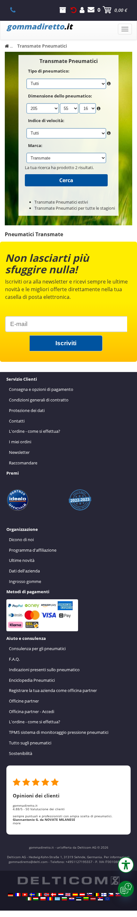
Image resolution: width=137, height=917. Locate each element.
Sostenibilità (20, 753)
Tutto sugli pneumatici (30, 743)
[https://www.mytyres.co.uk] (67, 894)
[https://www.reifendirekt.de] (10, 894)
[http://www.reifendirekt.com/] (107, 898)
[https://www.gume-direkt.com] (89, 894)
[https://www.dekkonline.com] (46, 894)
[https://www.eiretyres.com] (28, 898)
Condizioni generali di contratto (38, 400)
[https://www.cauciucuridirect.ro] (50, 898)
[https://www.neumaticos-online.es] (75, 894)
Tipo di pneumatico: (48, 71)
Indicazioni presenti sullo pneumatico (44, 669)
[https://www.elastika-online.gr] (57, 898)
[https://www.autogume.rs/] (100, 898)
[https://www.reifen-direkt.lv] (93, 898)
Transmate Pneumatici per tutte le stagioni (74, 208)
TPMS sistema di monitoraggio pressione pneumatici (58, 732)
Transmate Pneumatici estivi (61, 202)
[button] (126, 865)
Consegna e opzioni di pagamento (41, 389)
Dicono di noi (21, 539)
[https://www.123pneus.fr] (17, 894)
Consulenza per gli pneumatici (37, 648)
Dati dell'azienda (24, 571)
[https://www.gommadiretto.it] (39, 894)
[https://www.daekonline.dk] (53, 894)
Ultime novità (21, 560)
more (17, 823)
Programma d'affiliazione (32, 550)
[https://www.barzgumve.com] (64, 898)
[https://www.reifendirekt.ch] (24, 894)
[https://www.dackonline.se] (32, 894)
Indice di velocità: (46, 120)
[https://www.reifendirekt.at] (82, 894)
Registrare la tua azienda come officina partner (53, 690)
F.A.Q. (14, 659)
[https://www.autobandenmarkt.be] (96, 894)
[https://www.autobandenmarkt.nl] (60, 894)
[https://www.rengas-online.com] (103, 894)
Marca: (35, 145)
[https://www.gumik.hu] (35, 898)
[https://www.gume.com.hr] (71, 898)
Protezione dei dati (27, 410)
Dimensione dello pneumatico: (60, 96)
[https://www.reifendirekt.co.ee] (78, 898)
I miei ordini (20, 442)
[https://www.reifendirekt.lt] (86, 898)
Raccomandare (23, 463)
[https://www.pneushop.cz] (110, 894)
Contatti (17, 421)
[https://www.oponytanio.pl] (43, 898)
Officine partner (24, 701)
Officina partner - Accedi (31, 711)
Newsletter (19, 452)
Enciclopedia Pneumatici (32, 680)
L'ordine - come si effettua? (34, 431)
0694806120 (16, 10)
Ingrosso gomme (25, 581)
